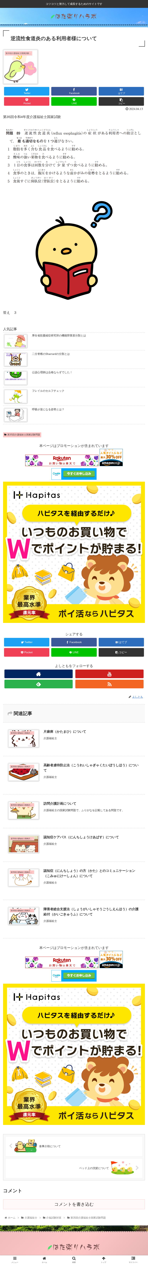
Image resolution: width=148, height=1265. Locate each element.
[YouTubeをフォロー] (109, 674)
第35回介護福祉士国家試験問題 (23, 434)
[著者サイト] (38, 674)
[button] (136, 684)
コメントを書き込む (74, 1204)
